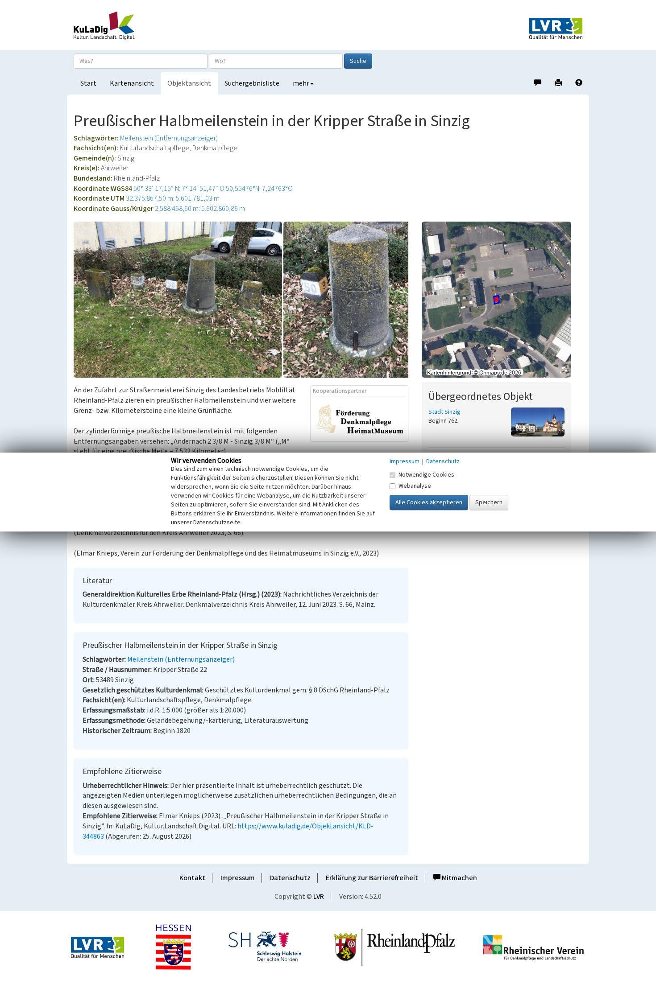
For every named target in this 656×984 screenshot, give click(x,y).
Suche (358, 61)
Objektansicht (189, 83)
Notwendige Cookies (426, 474)
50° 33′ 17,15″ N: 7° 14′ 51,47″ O (178, 189)
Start (88, 83)
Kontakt (192, 878)
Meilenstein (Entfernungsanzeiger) (169, 138)
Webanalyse (415, 486)
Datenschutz (290, 878)
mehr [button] (301, 83)
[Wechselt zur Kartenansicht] (502, 300)
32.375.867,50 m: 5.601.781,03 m (173, 198)
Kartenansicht (132, 83)
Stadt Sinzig (444, 412)
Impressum (237, 878)
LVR (318, 897)
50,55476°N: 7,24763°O (259, 189)
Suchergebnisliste (251, 83)
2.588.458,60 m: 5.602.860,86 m (200, 209)
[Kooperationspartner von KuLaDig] (360, 419)
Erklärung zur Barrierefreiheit (372, 878)
